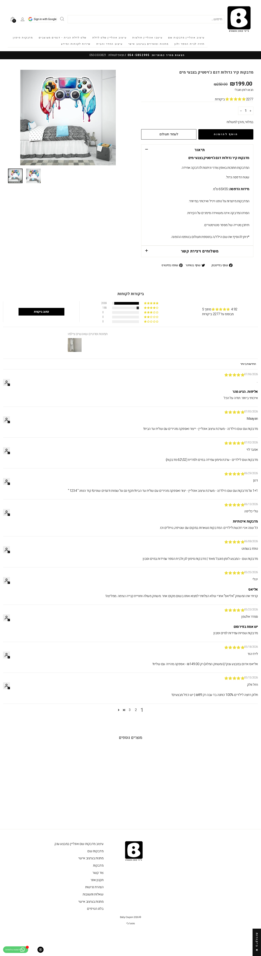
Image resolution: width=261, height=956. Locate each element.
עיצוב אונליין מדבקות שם (186, 37)
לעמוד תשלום (168, 134)
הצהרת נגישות (94, 887)
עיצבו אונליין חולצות (147, 37)
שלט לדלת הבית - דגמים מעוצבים (63, 37)
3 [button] (130, 710)
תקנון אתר (97, 880)
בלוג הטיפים (95, 908)
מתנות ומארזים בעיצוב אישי (148, 44)
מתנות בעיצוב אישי (90, 858)
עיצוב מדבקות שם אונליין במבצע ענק (78, 843)
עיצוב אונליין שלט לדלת (109, 37)
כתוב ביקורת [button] (41, 311)
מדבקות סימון (23, 37)
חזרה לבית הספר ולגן (189, 44)
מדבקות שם (95, 851)
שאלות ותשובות (93, 894)
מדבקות (98, 865)
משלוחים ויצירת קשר (200, 251)
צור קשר (97, 872)
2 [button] (136, 710)
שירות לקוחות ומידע (76, 44)
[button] (235, 99)
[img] (234, 375)
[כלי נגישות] (40, 950)
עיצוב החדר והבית (109, 44)
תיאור (200, 150)
